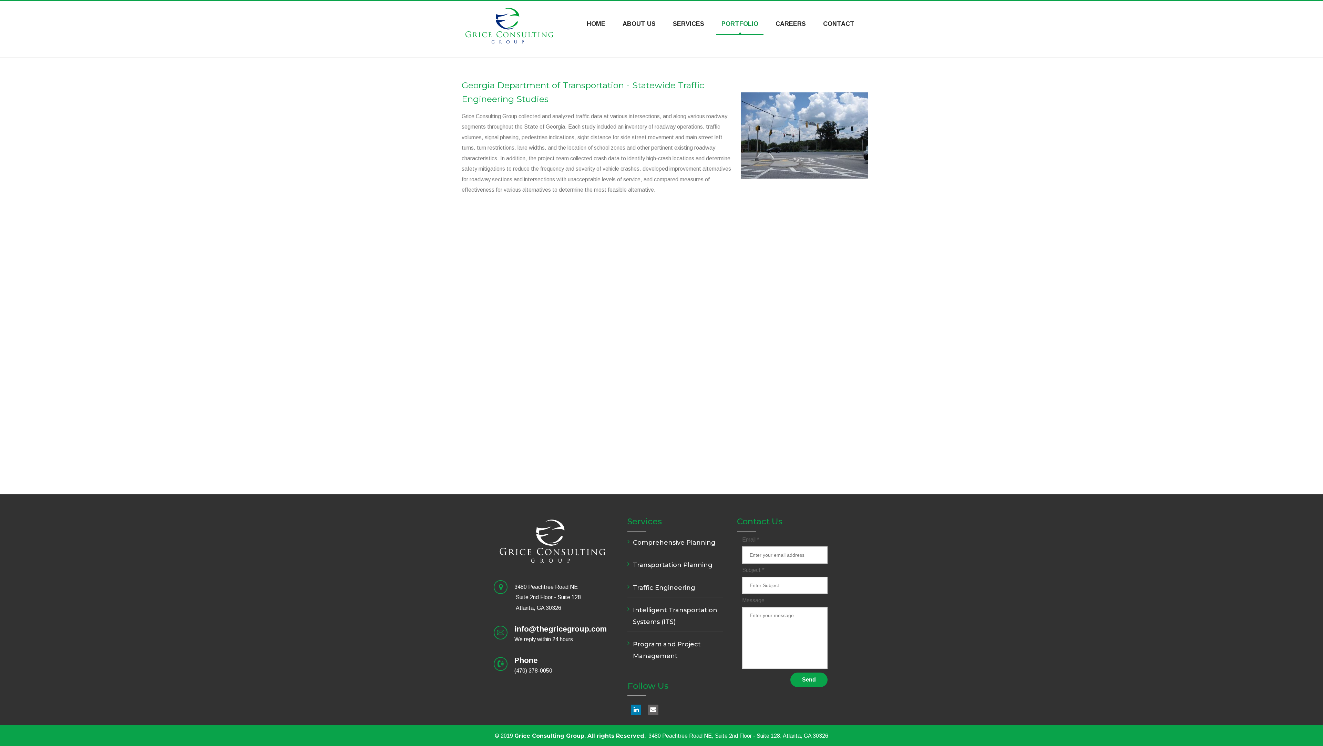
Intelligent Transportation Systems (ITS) (675, 616)
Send (809, 680)
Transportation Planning (672, 565)
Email (750, 540)
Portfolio (739, 23)
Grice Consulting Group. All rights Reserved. (580, 736)
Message (753, 600)
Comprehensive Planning (674, 542)
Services (688, 23)
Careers (791, 23)
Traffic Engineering (664, 588)
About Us (639, 23)
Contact (838, 23)
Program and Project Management (667, 650)
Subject (753, 570)
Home (596, 23)
